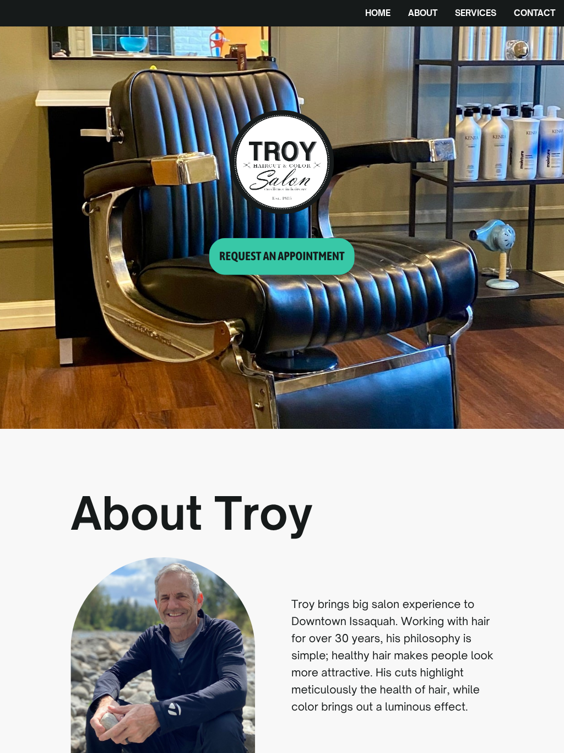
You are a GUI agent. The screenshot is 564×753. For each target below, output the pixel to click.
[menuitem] (378, 13)
